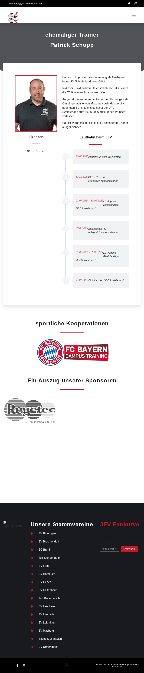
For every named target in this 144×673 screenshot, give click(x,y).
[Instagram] (136, 4)
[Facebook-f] (129, 4)
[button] (133, 16)
